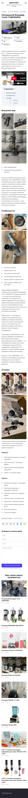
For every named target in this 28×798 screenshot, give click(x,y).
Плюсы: (15, 103)
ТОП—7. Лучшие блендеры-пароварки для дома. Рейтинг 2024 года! (14, 751)
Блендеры (6, 30)
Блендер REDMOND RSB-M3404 (12, 625)
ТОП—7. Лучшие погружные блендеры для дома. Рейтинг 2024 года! (14, 780)
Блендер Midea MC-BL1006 (11, 675)
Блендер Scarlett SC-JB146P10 (12, 650)
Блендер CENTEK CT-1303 (10, 700)
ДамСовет (14, 3)
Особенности (10, 95)
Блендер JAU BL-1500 (9, 725)
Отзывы (8, 98)
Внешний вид (11, 93)
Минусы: (15, 100)
